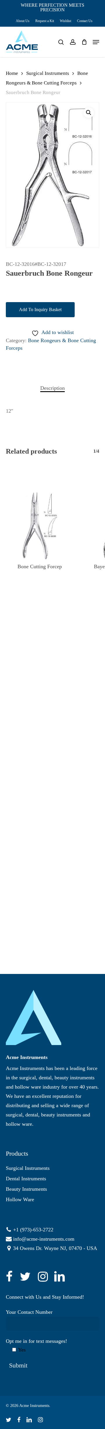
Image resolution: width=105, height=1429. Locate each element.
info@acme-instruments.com (43, 1239)
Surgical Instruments (47, 73)
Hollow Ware (20, 1199)
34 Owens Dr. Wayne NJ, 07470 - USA (55, 1248)
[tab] (52, 388)
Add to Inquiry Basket (40, 309)
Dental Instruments (26, 1178)
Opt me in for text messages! (36, 1345)
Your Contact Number (29, 1312)
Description (52, 388)
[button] (88, 112)
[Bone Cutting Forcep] (39, 525)
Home (12, 73)
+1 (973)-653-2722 (33, 1230)
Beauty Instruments (26, 1189)
